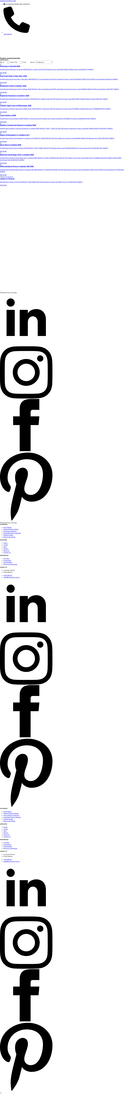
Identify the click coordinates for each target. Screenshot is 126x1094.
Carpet (5, 545)
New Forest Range (9, 537)
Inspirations (7, 560)
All (3, 62)
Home (5, 543)
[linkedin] (26, 345)
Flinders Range (8, 535)
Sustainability (7, 562)
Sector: (32, 62)
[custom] (26, 398)
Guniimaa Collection (9, 531)
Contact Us (7, 552)
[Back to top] (0, 1093)
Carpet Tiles (13, 62)
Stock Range (7, 527)
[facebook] (26, 451)
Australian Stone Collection (12, 533)
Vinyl (24, 62)
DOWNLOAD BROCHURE (8, 1)
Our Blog (6, 558)
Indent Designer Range (10, 529)
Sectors (5, 549)
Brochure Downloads (10, 564)
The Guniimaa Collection (11, 815)
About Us (6, 551)
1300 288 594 (7, 575)
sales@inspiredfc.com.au (11, 577)
